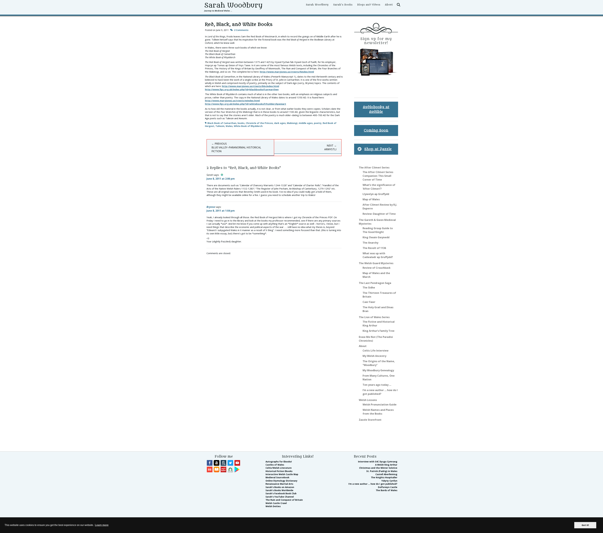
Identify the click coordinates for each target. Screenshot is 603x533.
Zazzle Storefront (370, 419)
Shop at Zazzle (378, 149)
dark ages (280, 123)
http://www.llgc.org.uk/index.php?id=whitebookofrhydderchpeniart (245, 103)
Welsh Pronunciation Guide (380, 404)
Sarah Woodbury (233, 5)
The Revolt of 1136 (374, 248)
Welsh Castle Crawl (276, 503)
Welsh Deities (273, 506)
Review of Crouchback (377, 267)
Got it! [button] (585, 525)
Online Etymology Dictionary (281, 480)
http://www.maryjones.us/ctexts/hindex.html (287, 71)
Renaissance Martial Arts (279, 483)
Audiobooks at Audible (376, 109)
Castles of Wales (275, 464)
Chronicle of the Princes (259, 123)
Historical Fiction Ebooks (279, 471)
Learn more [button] (102, 525)
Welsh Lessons (368, 400)
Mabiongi (292, 123)
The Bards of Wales (386, 490)
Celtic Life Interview (375, 350)
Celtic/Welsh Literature (279, 467)
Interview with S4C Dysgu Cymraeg (377, 461)
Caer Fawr (369, 302)
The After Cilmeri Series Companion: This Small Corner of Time (378, 175)
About (389, 4)
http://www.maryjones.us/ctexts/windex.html (232, 100)
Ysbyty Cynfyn (389, 480)
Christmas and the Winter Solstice (378, 467)
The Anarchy (370, 242)
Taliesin (219, 126)
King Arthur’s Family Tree (378, 331)
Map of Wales (371, 199)
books (241, 123)
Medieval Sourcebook (277, 477)
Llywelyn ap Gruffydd (376, 194)
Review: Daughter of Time (379, 214)
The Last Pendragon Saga (375, 283)
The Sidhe (369, 287)
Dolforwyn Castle (387, 487)
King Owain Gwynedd (376, 237)
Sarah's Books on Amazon (280, 487)
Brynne (210, 207)
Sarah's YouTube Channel (280, 496)
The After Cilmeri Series (374, 167)
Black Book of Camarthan (221, 123)
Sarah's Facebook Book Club (281, 493)
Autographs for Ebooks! (279, 461)
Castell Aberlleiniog (386, 474)
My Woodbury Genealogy (378, 370)
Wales (229, 126)
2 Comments (241, 30)
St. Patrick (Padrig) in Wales (381, 471)
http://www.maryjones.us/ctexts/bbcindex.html (250, 86)
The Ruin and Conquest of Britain (284, 499)
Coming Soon (376, 130)
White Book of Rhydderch (248, 126)
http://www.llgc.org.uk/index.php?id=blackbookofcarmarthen (242, 89)
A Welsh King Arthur (386, 464)
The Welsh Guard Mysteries (376, 263)
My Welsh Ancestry (374, 356)
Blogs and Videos (368, 4)
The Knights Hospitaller (384, 477)
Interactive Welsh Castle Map (282, 474)
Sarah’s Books (343, 4)
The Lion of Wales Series (374, 317)
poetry (317, 123)
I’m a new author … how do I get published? (372, 483)
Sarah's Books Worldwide (279, 490)
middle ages (306, 123)
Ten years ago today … (377, 384)
